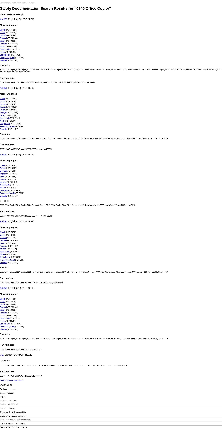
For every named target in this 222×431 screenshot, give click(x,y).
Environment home (7, 389)
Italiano (3, 47)
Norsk (2, 52)
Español (3, 38)
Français (3, 44)
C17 (2, 355)
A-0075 (3, 288)
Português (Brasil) (7, 58)
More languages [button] (8, 25)
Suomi (2, 41)
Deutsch (3, 35)
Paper (2, 397)
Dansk (2, 33)
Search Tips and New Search (12, 380)
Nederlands (5, 49)
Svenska (3, 60)
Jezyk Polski (5, 55)
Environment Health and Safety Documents (17, 3)
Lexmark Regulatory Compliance (13, 427)
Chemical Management (9, 404)
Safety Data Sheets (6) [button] (11, 14)
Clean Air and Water (8, 401)
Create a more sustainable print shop (15, 420)
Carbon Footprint (7, 393)
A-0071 (3, 154)
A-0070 (3, 88)
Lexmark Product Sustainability (12, 424)
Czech (2, 30)
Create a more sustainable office (13, 416)
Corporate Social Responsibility (13, 412)
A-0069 (3, 19)
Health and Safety (7, 408)
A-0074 (3, 221)
